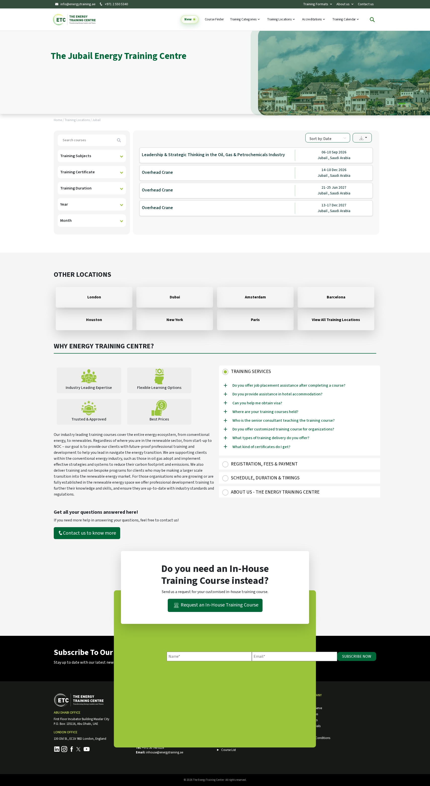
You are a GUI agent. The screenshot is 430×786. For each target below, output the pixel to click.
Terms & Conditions (316, 738)
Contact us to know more (89, 533)
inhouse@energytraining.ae (164, 752)
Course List (228, 750)
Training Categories (243, 19)
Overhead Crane (157, 172)
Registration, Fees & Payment (264, 464)
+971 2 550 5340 (116, 4)
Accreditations (312, 19)
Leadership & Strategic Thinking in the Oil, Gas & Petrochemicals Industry (213, 155)
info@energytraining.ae (78, 4)
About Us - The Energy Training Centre (275, 492)
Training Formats (315, 4)
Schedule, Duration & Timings (265, 478)
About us (343, 4)
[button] (362, 137)
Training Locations (279, 19)
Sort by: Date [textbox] (320, 138)
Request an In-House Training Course (219, 605)
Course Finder (214, 19)
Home (58, 120)
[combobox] (327, 137)
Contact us (366, 4)
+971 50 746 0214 (153, 747)
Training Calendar (344, 19)
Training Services (251, 371)
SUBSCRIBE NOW (356, 656)
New (187, 19)
